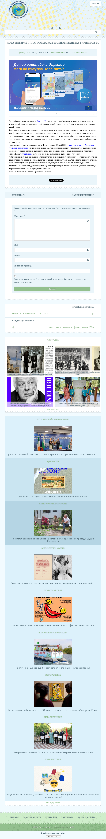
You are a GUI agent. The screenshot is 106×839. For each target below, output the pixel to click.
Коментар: (19, 216)
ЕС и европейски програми (53, 419)
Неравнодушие (53, 717)
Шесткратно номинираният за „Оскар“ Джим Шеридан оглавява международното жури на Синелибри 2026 (30, 404)
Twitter (60, 28)
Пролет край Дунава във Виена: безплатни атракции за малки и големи (53, 668)
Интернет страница (23, 266)
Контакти (51, 817)
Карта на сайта (87, 817)
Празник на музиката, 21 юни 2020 (30, 314)
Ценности (53, 461)
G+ (52, 28)
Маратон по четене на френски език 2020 (71, 327)
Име (17, 245)
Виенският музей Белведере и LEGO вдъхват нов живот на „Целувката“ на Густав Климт (53, 710)
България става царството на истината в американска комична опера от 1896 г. (53, 583)
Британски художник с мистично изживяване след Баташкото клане (77, 373)
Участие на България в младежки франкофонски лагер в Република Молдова (78, 404)
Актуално (53, 340)
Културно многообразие (53, 504)
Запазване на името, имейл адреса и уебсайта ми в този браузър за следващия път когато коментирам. (50, 280)
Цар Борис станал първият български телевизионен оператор (30, 374)
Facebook (44, 28)
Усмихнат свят (53, 590)
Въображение (53, 675)
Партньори (67, 817)
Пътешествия (53, 759)
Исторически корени (53, 548)
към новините (53, 409)
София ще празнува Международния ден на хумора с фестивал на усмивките (53, 625)
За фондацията (32, 817)
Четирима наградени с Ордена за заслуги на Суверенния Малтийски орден (53, 752)
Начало (14, 817)
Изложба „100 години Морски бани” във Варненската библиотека (53, 497)
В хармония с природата (53, 632)
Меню (95, 3)
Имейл (18, 255)
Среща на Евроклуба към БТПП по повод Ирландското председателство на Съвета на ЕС (53, 454)
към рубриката (53, 803)
